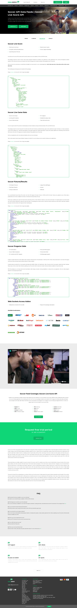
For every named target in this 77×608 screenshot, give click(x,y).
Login (66, 2)
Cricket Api (27, 5)
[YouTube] (15, 589)
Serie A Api (24, 601)
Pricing (26, 38)
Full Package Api (26, 598)
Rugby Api (24, 595)
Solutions (35, 2)
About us (38, 570)
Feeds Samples (36, 581)
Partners (35, 591)
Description (42, 38)
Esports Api (61, 5)
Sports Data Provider (38, 598)
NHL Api (41, 5)
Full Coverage (38, 416)
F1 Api (23, 593)
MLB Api (32, 5)
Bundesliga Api (25, 600)
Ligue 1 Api (24, 602)
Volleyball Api (25, 597)
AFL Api (23, 594)
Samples (50, 38)
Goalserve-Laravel (37, 582)
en (67, 5)
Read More (23, 26)
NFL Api (16, 5)
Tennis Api (47, 5)
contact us (12, 72)
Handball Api (25, 596)
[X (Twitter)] (13, 589)
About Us (43, 2)
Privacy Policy (36, 588)
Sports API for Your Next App (40, 596)
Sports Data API (27, 2)
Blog (34, 583)
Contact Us (57, 2)
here (65, 503)
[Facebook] (9, 589)
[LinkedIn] (11, 589)
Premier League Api (26, 599)
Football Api (10, 5)
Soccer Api (24, 581)
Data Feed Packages (37, 580)
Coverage (33, 38)
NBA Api (36, 5)
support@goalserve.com (13, 584)
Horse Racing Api (53, 5)
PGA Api (23, 603)
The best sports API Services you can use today (44, 597)
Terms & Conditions (37, 587)
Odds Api (21, 5)
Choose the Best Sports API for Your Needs (43, 595)
